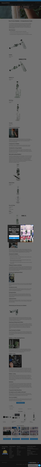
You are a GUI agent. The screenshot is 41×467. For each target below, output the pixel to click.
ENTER (14, 238)
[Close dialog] (32, 225)
